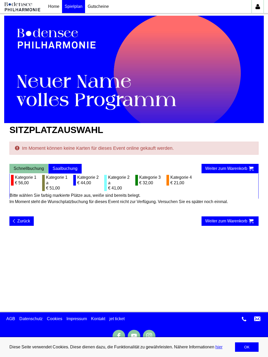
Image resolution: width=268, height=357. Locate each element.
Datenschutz (31, 318)
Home (53, 6)
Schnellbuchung (29, 168)
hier (218, 347)
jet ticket (117, 318)
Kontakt (98, 318)
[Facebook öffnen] (118, 336)
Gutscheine (98, 6)
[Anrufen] (244, 319)
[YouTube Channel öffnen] (134, 336)
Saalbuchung (65, 168)
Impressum (76, 318)
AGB (10, 318)
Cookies (54, 318)
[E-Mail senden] (257, 319)
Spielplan (73, 6)
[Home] (22, 6)
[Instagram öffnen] (149, 336)
